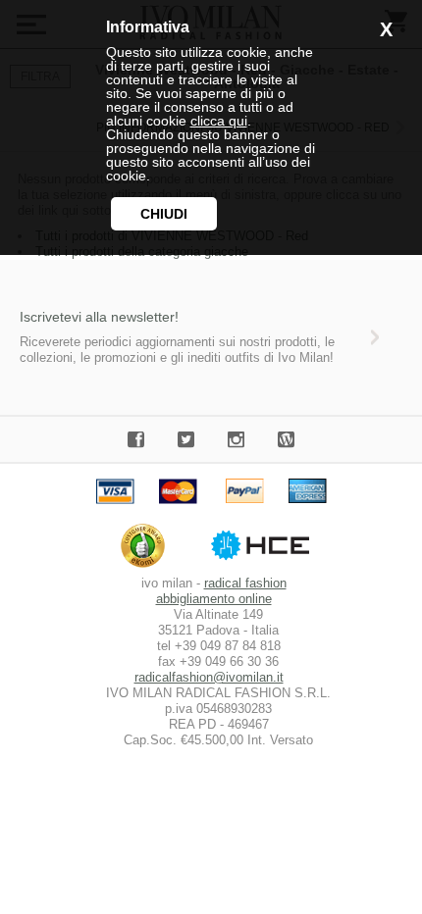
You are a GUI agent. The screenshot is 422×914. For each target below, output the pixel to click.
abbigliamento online (214, 598)
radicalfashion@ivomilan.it (209, 677)
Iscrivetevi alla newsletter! (99, 317)
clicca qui (218, 120)
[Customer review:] (148, 567)
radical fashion (245, 583)
